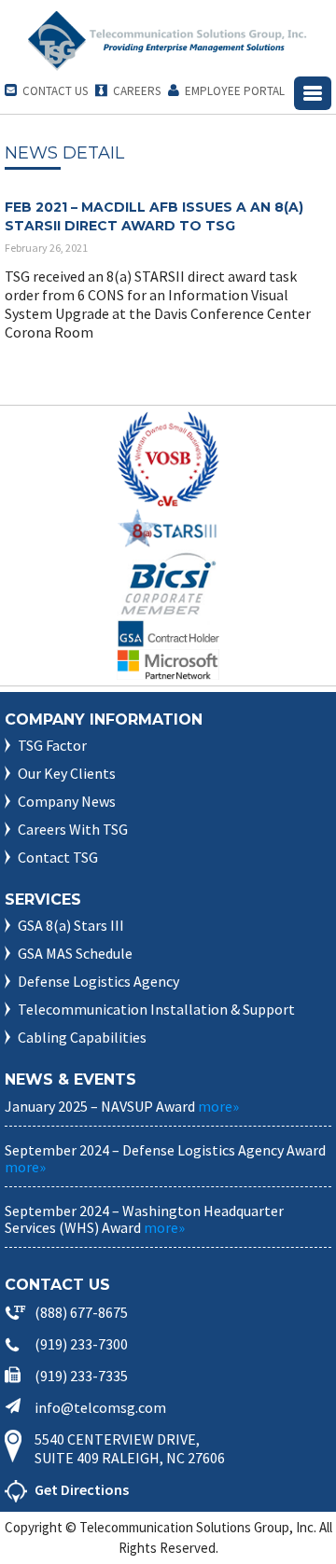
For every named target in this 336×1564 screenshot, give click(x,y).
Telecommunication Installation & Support (156, 1009)
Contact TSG (58, 857)
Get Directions (82, 1489)
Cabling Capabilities (82, 1037)
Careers (128, 91)
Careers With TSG (73, 829)
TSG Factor (52, 745)
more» (218, 1106)
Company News (67, 801)
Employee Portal (226, 91)
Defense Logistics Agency (98, 981)
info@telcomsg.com (100, 1407)
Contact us (46, 91)
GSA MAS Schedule (75, 953)
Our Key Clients (67, 773)
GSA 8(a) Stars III (71, 925)
